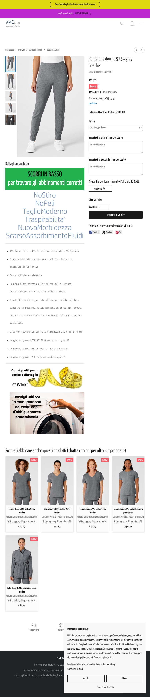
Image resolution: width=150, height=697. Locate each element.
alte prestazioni (53, 50)
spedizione (93, 103)
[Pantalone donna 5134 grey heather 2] (10, 96)
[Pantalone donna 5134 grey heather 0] (10, 64)
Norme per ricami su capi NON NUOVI (57, 664)
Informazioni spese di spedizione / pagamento (51, 670)
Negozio (21, 50)
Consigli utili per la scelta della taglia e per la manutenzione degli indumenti (60, 675)
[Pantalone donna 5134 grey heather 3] (10, 108)
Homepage (9, 50)
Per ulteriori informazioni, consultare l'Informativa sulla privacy (91, 664)
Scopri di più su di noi (75, 669)
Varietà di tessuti (35, 50)
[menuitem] (136, 50)
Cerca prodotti (34, 630)
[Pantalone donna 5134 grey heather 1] (10, 82)
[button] (75, 4)
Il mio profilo (61, 630)
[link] (84, 14)
